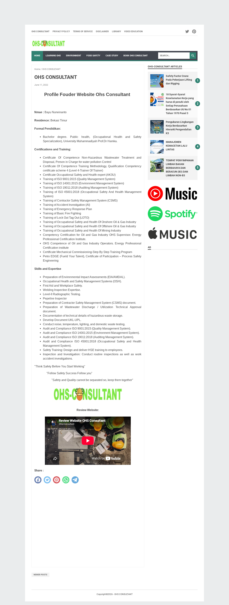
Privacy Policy (61, 31)
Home (37, 55)
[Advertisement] (107, 10)
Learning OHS (53, 55)
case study (112, 55)
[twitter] (47, 479)
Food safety (93, 55)
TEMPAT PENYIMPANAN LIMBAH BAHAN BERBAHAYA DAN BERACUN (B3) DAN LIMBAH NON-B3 (180, 168)
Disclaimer (102, 31)
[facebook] (38, 479)
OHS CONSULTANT (40, 31)
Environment (73, 55)
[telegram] (75, 479)
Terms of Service (83, 31)
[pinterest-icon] (194, 31)
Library (116, 31)
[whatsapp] (65, 479)
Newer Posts (40, 575)
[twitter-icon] (187, 31)
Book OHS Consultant (135, 55)
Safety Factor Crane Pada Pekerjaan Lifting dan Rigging (179, 80)
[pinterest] (56, 479)
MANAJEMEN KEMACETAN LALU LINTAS (176, 146)
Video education (133, 31)
